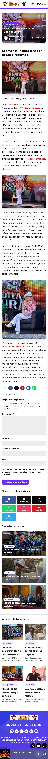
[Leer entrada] (24, 543)
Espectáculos (12, 24)
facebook (9, 502)
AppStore (36, 724)
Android (16, 724)
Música (10, 546)
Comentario (8, 414)
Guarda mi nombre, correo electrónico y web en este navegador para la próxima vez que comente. (23, 472)
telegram (9, 518)
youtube (39, 510)
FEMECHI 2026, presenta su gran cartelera (11, 692)
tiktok (39, 502)
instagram (24, 510)
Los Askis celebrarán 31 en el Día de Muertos (11, 651)
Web (4, 459)
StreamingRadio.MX (26, 742)
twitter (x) (24, 502)
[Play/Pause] (38, 754)
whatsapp (9, 510)
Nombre (6, 438)
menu (40, 4)
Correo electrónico (11, 449)
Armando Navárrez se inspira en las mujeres (35, 651)
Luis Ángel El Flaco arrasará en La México (35, 692)
